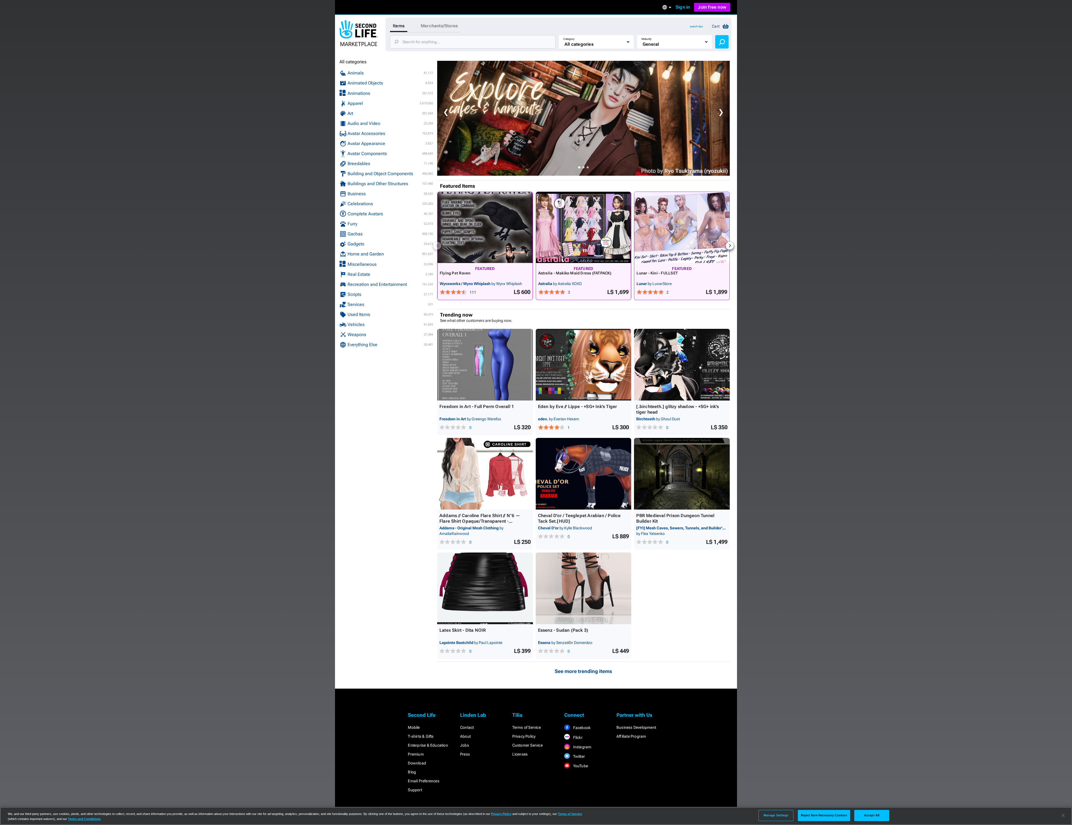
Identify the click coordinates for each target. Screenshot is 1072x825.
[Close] (1063, 815)
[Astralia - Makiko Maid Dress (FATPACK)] (583, 227)
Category (569, 38)
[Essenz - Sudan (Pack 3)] (583, 588)
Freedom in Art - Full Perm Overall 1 (476, 406)
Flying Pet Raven (455, 273)
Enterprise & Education (428, 745)
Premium (415, 754)
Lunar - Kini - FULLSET (657, 273)
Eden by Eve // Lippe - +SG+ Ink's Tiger (577, 406)
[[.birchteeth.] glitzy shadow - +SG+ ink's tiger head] (682, 365)
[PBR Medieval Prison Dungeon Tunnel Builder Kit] (682, 474)
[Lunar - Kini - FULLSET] (681, 227)
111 (473, 292)
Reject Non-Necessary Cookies (824, 815)
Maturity (647, 38)
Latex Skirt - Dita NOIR (462, 630)
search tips (696, 26)
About (465, 736)
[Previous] (437, 246)
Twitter (578, 756)
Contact (467, 727)
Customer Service (527, 745)
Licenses (520, 754)
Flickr (577, 737)
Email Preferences (423, 781)
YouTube (580, 766)
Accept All (871, 815)
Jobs (464, 745)
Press (465, 754)
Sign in (683, 7)
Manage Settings (776, 815)
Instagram (581, 747)
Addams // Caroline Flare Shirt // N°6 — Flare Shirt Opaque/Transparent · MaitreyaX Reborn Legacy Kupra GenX (479, 521)
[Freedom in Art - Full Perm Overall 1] (485, 365)
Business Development (636, 727)
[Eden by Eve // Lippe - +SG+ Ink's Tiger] (583, 365)
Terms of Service (526, 727)
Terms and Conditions (84, 819)
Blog (412, 772)
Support (415, 790)
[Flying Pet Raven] (485, 227)
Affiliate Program (631, 736)
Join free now (712, 7)
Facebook (581, 727)
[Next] (730, 246)
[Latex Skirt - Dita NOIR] (485, 588)
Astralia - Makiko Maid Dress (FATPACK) (575, 273)
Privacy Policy (524, 736)
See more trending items (583, 671)
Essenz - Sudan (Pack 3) (563, 630)
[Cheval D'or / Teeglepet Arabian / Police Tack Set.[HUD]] (583, 474)
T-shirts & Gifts (421, 736)
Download (417, 763)
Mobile (414, 727)
